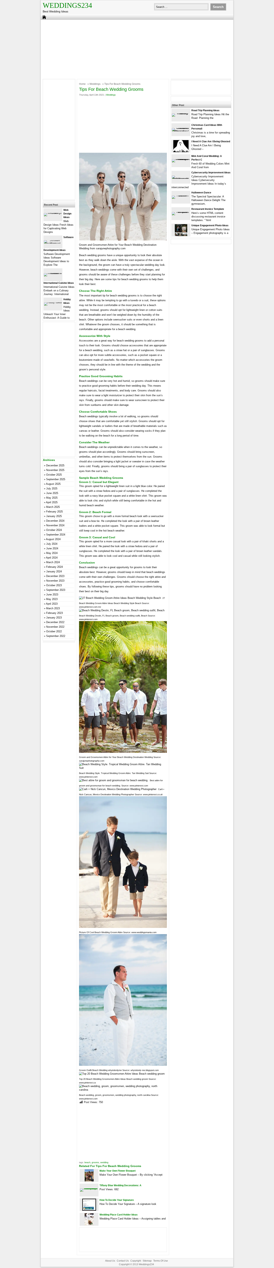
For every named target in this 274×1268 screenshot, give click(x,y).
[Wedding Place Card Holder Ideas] (89, 1224)
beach (87, 1162)
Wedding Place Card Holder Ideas (118, 1214)
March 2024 (53, 562)
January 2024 (54, 571)
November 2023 (55, 580)
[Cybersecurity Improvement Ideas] (181, 178)
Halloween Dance (201, 192)
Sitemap (147, 1260)
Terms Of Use (160, 1260)
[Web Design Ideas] (53, 212)
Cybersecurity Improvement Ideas (210, 172)
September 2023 (55, 589)
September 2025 (55, 479)
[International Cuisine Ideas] (53, 273)
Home (82, 84)
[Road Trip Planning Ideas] (181, 113)
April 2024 (52, 557)
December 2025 (55, 465)
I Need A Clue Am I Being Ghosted (210, 141)
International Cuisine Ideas (59, 283)
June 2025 (52, 493)
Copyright (135, 1260)
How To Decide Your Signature (116, 1200)
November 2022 (55, 626)
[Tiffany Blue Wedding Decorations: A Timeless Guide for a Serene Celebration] (89, 1188)
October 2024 (54, 529)
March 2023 (53, 608)
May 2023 (52, 599)
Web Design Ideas (67, 214)
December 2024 (55, 520)
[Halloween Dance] (181, 195)
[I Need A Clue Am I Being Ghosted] (181, 151)
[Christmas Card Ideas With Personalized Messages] (181, 131)
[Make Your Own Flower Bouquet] (89, 1180)
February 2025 (54, 511)
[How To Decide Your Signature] (89, 1209)
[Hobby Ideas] (53, 302)
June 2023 (52, 594)
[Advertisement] (137, 49)
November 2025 (55, 470)
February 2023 (54, 612)
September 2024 (55, 534)
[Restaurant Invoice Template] (181, 211)
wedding (104, 1162)
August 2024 (53, 539)
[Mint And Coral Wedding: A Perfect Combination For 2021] (181, 159)
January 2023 (54, 617)
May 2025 (52, 497)
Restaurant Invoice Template (207, 209)
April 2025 (52, 502)
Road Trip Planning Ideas (205, 110)
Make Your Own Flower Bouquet (117, 1170)
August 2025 (53, 483)
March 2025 (53, 506)
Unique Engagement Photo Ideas (209, 225)
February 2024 (54, 566)
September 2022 (55, 636)
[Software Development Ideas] (53, 243)
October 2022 (54, 631)
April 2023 (52, 603)
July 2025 (51, 488)
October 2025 (54, 474)
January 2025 (54, 516)
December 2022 (55, 622)
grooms (95, 1162)
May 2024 (52, 553)
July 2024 (51, 543)
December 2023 (55, 576)
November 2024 (55, 525)
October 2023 (54, 585)
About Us (110, 1260)
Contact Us (123, 1260)
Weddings (94, 84)
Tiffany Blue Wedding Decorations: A (120, 1185)
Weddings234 (67, 5)
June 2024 (52, 548)
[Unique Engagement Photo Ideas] (181, 235)
